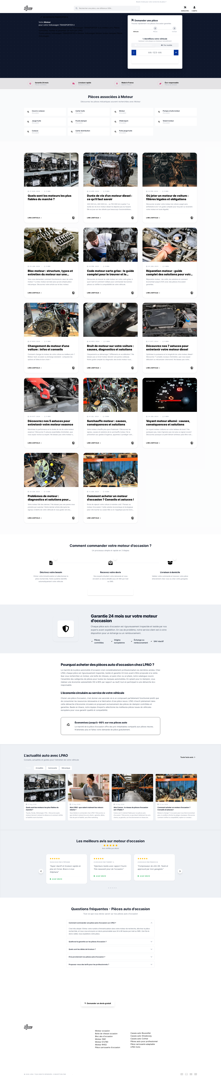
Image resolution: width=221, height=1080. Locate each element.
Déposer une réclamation (183, 1027)
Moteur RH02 (101, 1044)
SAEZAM (69, 1074)
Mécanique (66, 768)
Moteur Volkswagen (87, 33)
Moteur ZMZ (100, 1039)
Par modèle (167, 45)
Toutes (28, 768)
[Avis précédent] (41, 871)
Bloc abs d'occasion (104, 1036)
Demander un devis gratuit (99, 1003)
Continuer (154, 61)
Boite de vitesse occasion (89, 2)
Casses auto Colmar (139, 1038)
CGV (167, 1042)
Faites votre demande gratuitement (112, 592)
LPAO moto (135, 1047)
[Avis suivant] (180, 871)
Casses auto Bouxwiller (141, 1033)
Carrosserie (52, 768)
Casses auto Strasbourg (141, 1036)
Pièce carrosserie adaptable (143, 1044)
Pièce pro (61, 2)
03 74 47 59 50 (176, 2)
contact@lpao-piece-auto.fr (37, 1046)
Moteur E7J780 (101, 1042)
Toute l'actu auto (186, 757)
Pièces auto (28, 2)
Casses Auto (51, 2)
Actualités (39, 768)
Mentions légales (172, 1038)
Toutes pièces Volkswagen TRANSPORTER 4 (58, 33)
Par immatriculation (144, 45)
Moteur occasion (72, 2)
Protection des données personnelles (180, 1046)
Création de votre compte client (178, 1049)
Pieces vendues (39, 2)
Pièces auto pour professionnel (144, 1041)
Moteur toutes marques (106, 33)
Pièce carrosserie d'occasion (107, 1047)
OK (137, 8)
